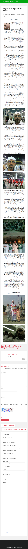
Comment (4, 372)
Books (19, 544)
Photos (4, 469)
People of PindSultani (11, 544)
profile (4, 471)
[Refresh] (14, 408)
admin (13, 14)
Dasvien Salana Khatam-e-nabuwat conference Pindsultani (14, 429)
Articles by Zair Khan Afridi (9, 458)
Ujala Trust (5, 477)
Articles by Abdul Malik (8, 440)
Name (3, 388)
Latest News (6, 463)
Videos (4, 482)
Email (3, 393)
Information (5, 461)
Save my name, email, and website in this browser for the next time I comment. (14, 405)
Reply (24, 358)
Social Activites (6, 474)
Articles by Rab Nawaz (8, 453)
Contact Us (13, 542)
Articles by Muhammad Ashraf (9, 445)
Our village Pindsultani (10, 2)
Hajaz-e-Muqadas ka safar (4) (8, 425)
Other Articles (6, 466)
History (20, 542)
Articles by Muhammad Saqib (9, 450)
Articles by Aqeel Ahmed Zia (9, 442)
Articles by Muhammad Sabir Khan (10, 448)
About (7, 542)
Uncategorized (6, 479)
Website (3, 397)
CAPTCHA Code (4, 416)
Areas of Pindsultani (7, 437)
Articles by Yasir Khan (8, 456)
